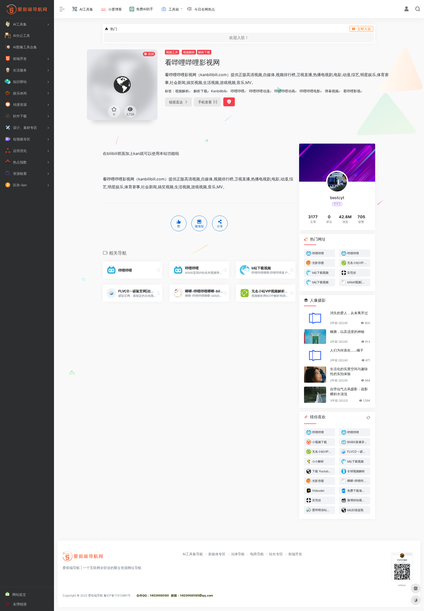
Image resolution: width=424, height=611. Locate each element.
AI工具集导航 (193, 554)
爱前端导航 (95, 595)
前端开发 (295, 554)
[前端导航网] (83, 558)
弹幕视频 (332, 91)
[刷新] (368, 417)
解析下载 (204, 52)
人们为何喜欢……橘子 (346, 350)
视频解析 (189, 52)
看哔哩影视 (351, 91)
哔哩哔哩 (237, 91)
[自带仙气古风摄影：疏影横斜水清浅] (315, 395)
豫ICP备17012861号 (117, 595)
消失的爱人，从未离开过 (349, 313)
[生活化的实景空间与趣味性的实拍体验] (315, 375)
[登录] (406, 9)
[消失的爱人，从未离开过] (315, 318)
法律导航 (238, 554)
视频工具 (172, 52)
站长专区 (276, 554)
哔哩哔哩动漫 (259, 91)
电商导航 (257, 554)
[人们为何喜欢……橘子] (315, 355)
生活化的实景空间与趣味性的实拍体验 (349, 371)
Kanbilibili (218, 91)
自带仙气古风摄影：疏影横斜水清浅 (349, 391)
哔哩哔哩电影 (310, 91)
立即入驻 (364, 29)
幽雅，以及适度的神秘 (347, 331)
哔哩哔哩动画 (284, 91)
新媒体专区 (216, 554)
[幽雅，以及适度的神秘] (315, 336)
